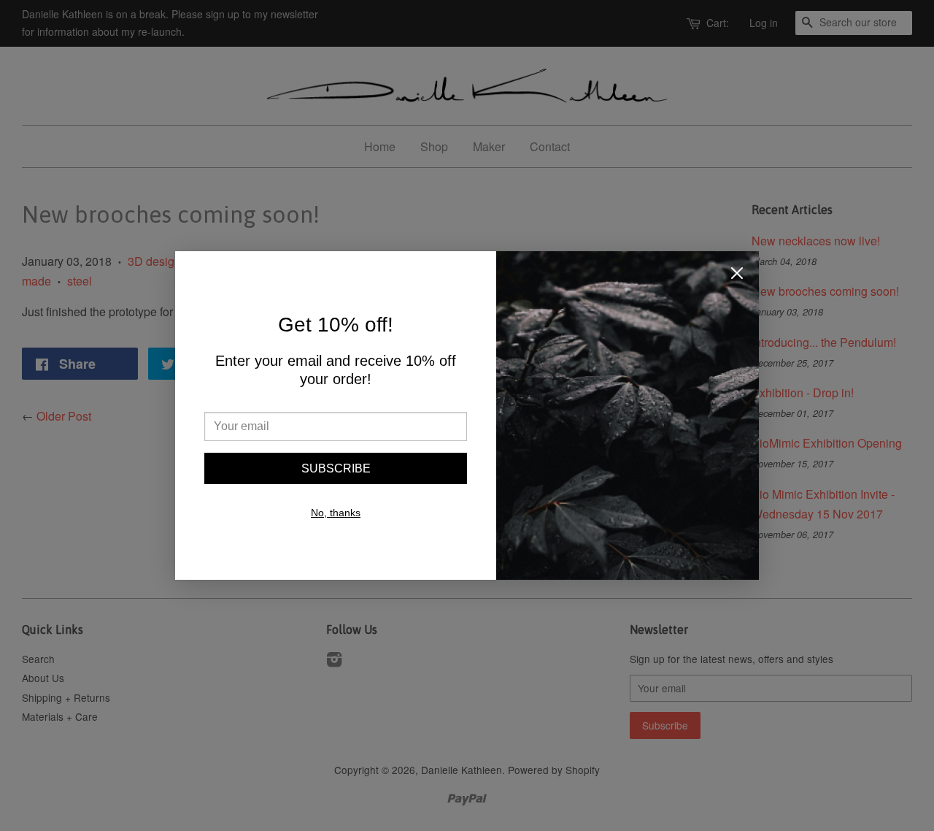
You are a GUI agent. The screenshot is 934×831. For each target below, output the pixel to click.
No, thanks (335, 512)
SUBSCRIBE (336, 468)
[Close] (737, 276)
